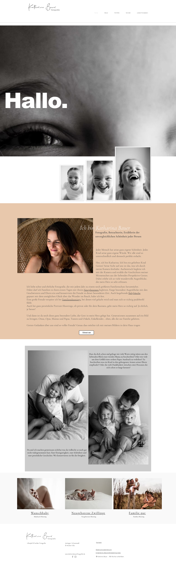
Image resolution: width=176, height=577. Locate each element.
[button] (55, 245)
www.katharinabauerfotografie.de (75, 554)
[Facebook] (72, 556)
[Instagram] (75, 556)
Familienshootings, (71, 299)
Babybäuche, (134, 293)
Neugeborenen (91, 289)
